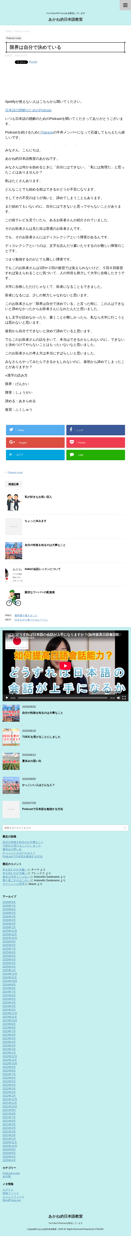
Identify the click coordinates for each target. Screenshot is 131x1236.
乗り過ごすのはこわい (16, 880)
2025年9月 (9, 941)
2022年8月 (9, 1070)
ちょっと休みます (36, 520)
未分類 (7, 1176)
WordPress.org (12, 1200)
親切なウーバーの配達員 (40, 592)
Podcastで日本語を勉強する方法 (42, 809)
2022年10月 (10, 1063)
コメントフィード (13, 1196)
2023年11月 (10, 1016)
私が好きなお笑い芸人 (38, 496)
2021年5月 (9, 1124)
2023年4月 (9, 1042)
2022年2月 (9, 1092)
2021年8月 (9, 1113)
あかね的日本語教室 (65, 19)
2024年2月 (9, 1009)
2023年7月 (9, 1031)
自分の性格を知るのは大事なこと (45, 544)
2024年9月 (9, 984)
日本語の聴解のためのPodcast (28, 110)
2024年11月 (10, 977)
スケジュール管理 (13, 883)
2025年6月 (9, 952)
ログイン (8, 1189)
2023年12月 (10, 1013)
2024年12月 (10, 973)
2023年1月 (9, 1052)
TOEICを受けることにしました (41, 736)
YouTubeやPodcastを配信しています (65, 1223)
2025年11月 (10, 934)
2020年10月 (10, 1146)
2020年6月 (9, 1156)
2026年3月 (9, 920)
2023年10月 (10, 1020)
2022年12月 (10, 1056)
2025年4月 (9, 959)
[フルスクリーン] (124, 698)
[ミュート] (118, 698)
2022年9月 (9, 1067)
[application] (65, 665)
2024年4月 (9, 1002)
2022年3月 (9, 1088)
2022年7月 (9, 1074)
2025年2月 (9, 966)
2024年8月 (9, 988)
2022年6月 (9, 1077)
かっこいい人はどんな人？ (38, 784)
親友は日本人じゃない (16, 876)
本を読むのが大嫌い (15, 869)
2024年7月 (9, 991)
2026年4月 (9, 916)
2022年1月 (9, 1095)
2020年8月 (9, 1153)
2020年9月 (9, 1149)
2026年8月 (9, 902)
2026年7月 (9, 905)
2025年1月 (9, 970)
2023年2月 (9, 1049)
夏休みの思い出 (31, 760)
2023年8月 (9, 1027)
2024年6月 (9, 995)
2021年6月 (9, 1120)
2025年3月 (9, 963)
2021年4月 (9, 1128)
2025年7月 (9, 948)
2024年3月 (9, 1006)
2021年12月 (10, 1099)
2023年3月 (9, 1045)
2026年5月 (9, 913)
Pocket (33, 61)
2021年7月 (9, 1117)
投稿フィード (11, 1193)
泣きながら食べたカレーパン (31, 619)
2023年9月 (9, 1024)
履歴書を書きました (26, 615)
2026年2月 (9, 923)
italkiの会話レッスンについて (43, 569)
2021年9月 (9, 1110)
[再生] (7, 698)
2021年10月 (10, 1106)
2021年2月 (9, 1135)
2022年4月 (9, 1085)
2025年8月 (9, 945)
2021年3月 (9, 1131)
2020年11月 (10, 1142)
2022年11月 (10, 1059)
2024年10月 (10, 981)
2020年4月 (9, 1160)
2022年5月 (9, 1081)
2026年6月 (9, 909)
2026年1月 (9, 927)
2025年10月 (10, 938)
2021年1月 (9, 1138)
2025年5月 (9, 956)
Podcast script (15, 472)
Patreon (47, 132)
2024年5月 (9, 999)
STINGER (99, 1229)
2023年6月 (9, 1034)
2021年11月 (10, 1102)
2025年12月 (10, 930)
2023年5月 (9, 1038)
